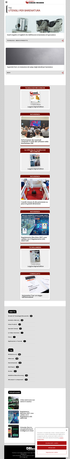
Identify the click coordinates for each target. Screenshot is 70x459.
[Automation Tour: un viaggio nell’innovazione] (35, 284)
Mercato (13, 358)
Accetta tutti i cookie (52, 443)
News (8, 72)
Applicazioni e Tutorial (16, 341)
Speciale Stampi (14, 328)
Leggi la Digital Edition (36, 107)
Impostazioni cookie (52, 452)
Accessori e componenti (18, 379)
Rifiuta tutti (51, 447)
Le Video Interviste (15, 333)
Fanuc (11, 337)
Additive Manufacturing (18, 375)
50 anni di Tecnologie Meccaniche (20, 316)
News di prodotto (22, 40)
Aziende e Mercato (15, 320)
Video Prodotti (14, 324)
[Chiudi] (66, 430)
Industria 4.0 (14, 354)
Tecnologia (11, 40)
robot (12, 371)
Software (13, 367)
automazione (15, 363)
